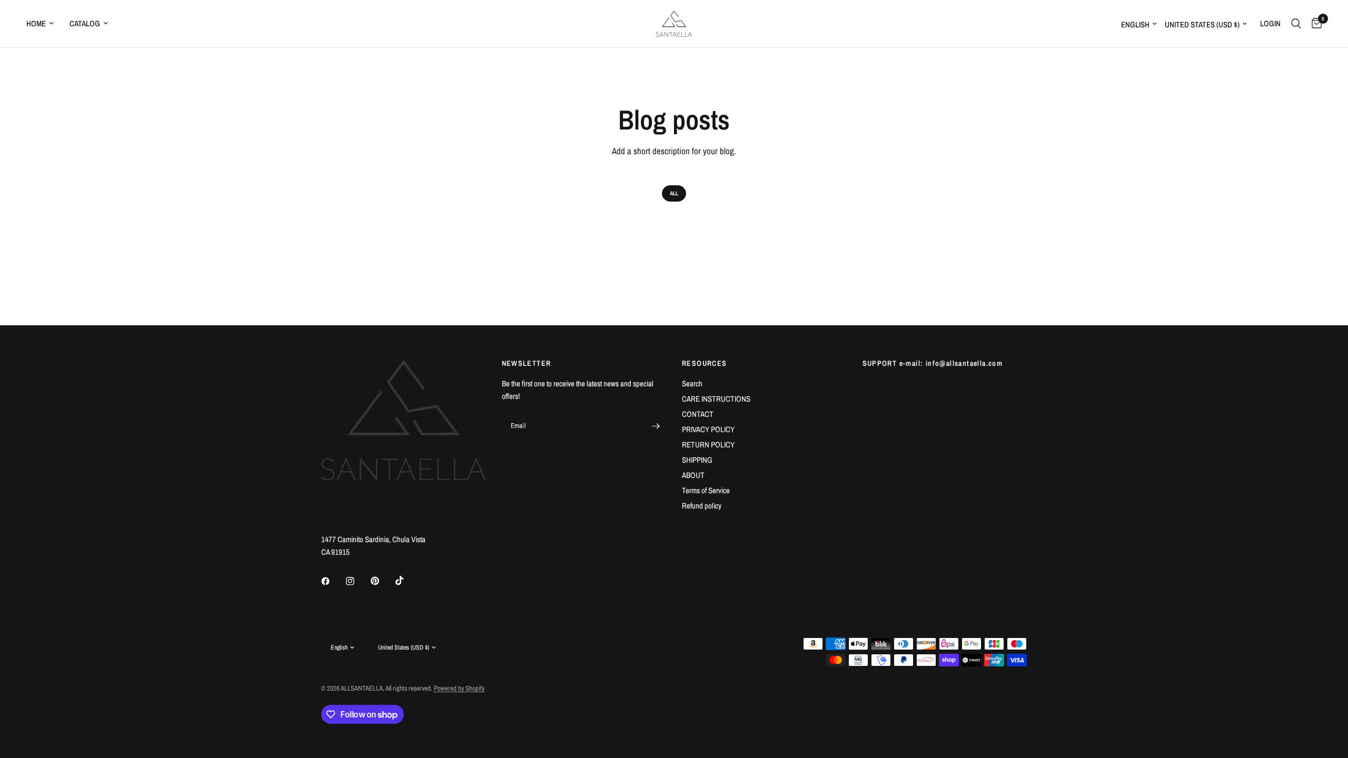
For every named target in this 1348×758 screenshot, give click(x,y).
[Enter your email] (655, 425)
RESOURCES (704, 363)
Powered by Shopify (459, 688)
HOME (36, 23)
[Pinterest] (382, 581)
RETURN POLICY (708, 444)
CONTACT (697, 414)
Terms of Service (706, 490)
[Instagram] (357, 581)
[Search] (1296, 23)
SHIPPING (697, 459)
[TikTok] (407, 580)
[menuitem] (44, 23)
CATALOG (85, 23)
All (674, 193)
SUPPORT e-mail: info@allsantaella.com (933, 363)
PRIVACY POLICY (708, 429)
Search (692, 383)
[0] (1314, 23)
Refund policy (701, 505)
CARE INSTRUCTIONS (716, 398)
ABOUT (693, 475)
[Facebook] (332, 581)
